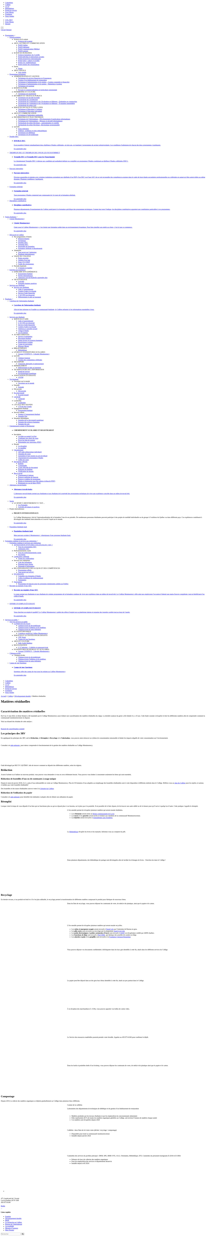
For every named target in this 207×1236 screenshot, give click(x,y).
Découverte (22, 391)
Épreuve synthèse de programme (29, 479)
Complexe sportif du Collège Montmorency (33, 633)
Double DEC (14, 136)
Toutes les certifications (26, 558)
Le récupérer (22, 446)
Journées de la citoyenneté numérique (31, 420)
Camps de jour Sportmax (26, 639)
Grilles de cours (23, 460)
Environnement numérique (27, 373)
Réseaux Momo (23, 346)
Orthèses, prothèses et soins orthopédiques (32, 131)
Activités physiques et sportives (28, 507)
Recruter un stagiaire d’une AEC (20, 586)
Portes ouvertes (23, 258)
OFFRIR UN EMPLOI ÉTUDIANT (22, 604)
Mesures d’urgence (11, 1228)
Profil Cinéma (23, 45)
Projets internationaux (25, 276)
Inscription (21, 555)
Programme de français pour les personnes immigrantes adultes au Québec (43, 584)
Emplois (8, 1216)
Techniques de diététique (26, 133)
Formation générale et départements (30, 248)
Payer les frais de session (26, 440)
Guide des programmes (26, 264)
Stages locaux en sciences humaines (30, 340)
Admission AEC (23, 549)
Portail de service (11, 10)
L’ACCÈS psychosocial (26, 295)
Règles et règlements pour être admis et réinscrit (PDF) (36, 481)
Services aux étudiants (17, 285)
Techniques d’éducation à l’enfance (30, 109)
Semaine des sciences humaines (29, 422)
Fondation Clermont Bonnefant (119, 937)
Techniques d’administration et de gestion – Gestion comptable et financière (43, 82)
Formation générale (16, 187)
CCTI (7, 6)
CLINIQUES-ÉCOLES (22, 624)
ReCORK (101, 935)
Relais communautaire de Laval (103, 814)
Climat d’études (23, 331)
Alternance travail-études (26, 278)
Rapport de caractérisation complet (12, 729)
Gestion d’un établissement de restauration (32, 80)
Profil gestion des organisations (28, 64)
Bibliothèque (9, 8)
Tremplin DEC (23, 244)
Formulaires (22, 580)
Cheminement (18, 450)
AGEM (20, 377)
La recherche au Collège (13, 1222)
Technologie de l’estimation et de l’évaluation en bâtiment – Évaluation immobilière (46, 103)
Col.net (3, 30)
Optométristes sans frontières (102, 818)
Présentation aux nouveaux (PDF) (29, 442)
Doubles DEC (23, 243)
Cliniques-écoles (15, 653)
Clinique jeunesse (24, 358)
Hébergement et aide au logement (29, 297)
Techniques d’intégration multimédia (30, 115)
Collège (7, 5)
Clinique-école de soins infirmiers (29, 629)
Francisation (18, 582)
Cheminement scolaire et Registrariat (21, 426)
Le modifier (22, 448)
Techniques (22, 241)
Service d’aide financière (26, 293)
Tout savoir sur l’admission (27, 252)
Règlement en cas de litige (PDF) (29, 483)
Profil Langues (23, 51)
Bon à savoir (18, 473)
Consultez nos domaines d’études (29, 576)
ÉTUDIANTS (19, 574)
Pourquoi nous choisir (25, 564)
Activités (21, 281)
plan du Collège (180, 783)
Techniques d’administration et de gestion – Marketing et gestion (40, 84)
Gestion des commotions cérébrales (30, 360)
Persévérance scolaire (25, 342)
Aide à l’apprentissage (25, 289)
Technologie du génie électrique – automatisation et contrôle (38, 123)
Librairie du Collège (47, 789)
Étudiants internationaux (26, 254)
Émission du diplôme (25, 469)
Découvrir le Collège (16, 235)
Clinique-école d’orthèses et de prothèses (32, 627)
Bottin (3, 1206)
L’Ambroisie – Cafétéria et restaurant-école (33, 647)
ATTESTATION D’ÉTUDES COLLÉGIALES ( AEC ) (33, 545)
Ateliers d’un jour (24, 260)
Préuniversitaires (15, 37)
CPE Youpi (22, 637)
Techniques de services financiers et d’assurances (34, 78)
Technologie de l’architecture (28, 100)
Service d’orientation (25, 336)
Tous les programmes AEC (27, 547)
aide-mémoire (15, 745)
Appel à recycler (119, 931)
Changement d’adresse (26, 475)
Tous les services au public (18, 622)
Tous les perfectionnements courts (29, 553)
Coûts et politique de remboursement (30, 578)
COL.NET (9, 20)
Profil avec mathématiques (27, 63)
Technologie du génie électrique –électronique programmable (39, 125)
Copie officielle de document (28, 467)
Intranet (7, 24)
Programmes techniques (17, 74)
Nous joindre (9, 16)
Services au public (11, 620)
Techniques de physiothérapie (28, 135)
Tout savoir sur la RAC (26, 572)
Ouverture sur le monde (26, 383)
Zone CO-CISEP (24, 262)
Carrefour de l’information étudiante (21, 301)
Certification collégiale (21, 556)
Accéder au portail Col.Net (27, 436)
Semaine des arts (23, 424)
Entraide (21, 387)
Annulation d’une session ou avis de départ (32, 456)
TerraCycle (110, 929)
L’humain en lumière (25, 268)
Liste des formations (25, 562)
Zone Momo (9, 12)
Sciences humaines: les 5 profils (29, 55)
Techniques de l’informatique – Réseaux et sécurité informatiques (40, 121)
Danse (20, 68)
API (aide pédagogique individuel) (30, 452)
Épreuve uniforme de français (28, 477)
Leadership (22, 403)
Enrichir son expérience (17, 270)
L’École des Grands (25, 406)
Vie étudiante (13, 379)
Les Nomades (22, 505)
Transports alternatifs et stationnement (31, 364)
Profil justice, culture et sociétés (28, 61)
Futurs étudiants (10, 217)
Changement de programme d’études (30, 458)
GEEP (122, 933)
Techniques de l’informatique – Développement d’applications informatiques (44, 119)
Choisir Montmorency (16, 219)
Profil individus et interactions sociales (31, 57)
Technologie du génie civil (27, 105)
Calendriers (9, 3)
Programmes (9, 35)
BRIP (7, 1220)
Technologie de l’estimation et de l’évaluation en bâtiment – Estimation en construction (47, 101)
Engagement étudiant (25, 274)
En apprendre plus (20, 149)
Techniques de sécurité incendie (29, 98)
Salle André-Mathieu (25, 643)
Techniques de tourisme (26, 86)
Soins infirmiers (23, 129)
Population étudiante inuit (18, 527)
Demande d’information (26, 566)
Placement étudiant (24, 338)
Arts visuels (22, 72)
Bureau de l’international (13, 1224)
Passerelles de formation (26, 246)
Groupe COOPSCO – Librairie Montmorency (33, 354)
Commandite (22, 465)
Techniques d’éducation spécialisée (30, 111)
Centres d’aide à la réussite (27, 291)
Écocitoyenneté (19, 393)
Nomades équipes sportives (27, 283)
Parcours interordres (16, 169)
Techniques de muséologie (27, 94)
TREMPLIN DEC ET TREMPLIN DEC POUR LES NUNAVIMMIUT (34, 153)
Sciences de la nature (25, 41)
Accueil (3, 696)
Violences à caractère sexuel (27, 329)
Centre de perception (25, 344)
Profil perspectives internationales (29, 59)
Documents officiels (20, 462)
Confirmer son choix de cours (28, 438)
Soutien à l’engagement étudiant (29, 414)
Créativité (17, 397)
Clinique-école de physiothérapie (29, 626)
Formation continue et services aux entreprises (21, 541)
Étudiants (8, 299)
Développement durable (22, 696)
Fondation (8, 14)
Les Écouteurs (23, 333)
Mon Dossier (9, 1230)
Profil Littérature (23, 47)
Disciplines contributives (17, 201)
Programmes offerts (24, 570)
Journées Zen (22, 416)
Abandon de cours (24, 454)
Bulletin (21, 464)
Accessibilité (9, 1226)
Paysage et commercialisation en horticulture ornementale (37, 90)
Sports (11, 501)
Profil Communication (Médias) (29, 49)
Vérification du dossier (26, 471)
